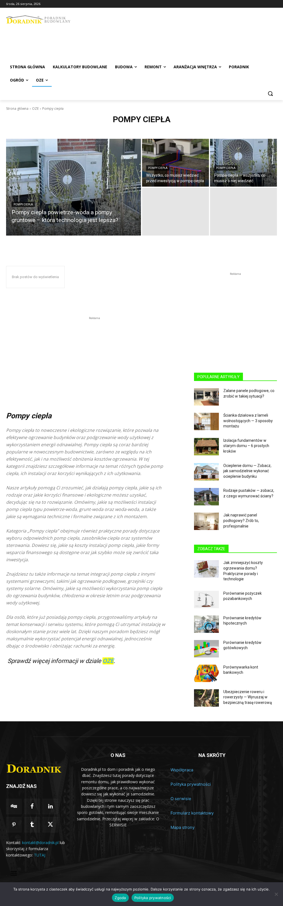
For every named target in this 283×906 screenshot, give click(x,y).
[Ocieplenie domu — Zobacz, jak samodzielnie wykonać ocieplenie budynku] (206, 472)
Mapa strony (183, 827)
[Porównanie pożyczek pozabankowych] (206, 599)
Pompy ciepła (23, 204)
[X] (50, 824)
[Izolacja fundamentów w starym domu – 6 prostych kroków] (206, 446)
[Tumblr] (32, 824)
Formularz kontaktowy (192, 813)
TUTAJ (39, 855)
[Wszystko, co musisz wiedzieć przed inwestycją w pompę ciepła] (175, 163)
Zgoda (120, 897)
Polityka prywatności (191, 784)
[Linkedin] (50, 806)
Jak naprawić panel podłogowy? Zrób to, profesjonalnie (241, 520)
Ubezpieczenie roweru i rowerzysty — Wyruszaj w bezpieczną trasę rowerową (247, 697)
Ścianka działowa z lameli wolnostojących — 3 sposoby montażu (248, 420)
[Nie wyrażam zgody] (276, 894)
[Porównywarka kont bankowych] (206, 673)
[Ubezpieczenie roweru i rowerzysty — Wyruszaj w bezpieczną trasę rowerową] (206, 698)
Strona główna (17, 108)
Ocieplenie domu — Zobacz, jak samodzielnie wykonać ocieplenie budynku (247, 471)
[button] (270, 93)
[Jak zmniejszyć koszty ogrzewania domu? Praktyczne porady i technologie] (206, 569)
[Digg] (14, 806)
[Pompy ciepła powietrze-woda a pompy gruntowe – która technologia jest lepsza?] (73, 187)
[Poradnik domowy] (35, 766)
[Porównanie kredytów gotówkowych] (206, 648)
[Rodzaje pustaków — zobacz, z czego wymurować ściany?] (206, 496)
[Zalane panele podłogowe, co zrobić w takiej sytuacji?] (206, 397)
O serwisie (181, 798)
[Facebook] (32, 806)
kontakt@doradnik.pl (40, 842)
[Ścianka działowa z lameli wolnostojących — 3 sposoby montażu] (206, 421)
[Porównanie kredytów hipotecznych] (206, 624)
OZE (35, 108)
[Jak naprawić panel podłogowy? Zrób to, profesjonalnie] (206, 521)
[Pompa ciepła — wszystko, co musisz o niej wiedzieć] (243, 163)
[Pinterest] (14, 824)
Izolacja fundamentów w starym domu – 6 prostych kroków (246, 445)
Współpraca (182, 769)
